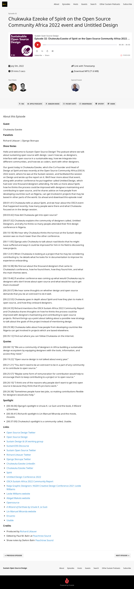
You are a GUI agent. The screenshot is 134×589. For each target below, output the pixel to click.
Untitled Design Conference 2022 (24, 476)
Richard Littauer (28, 531)
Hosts (75, 4)
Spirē (9, 472)
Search (93, 4)
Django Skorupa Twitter (19, 459)
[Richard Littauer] (12, 88)
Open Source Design (17, 436)
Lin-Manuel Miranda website (21, 511)
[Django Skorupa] (23, 88)
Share (112, 104)
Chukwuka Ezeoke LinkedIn (21, 463)
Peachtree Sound (42, 535)
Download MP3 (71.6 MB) (86, 71)
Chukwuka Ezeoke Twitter (20, 468)
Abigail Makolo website (18, 498)
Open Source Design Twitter (21, 432)
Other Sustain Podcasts (110, 4)
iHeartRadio (87, 104)
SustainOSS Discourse (18, 445)
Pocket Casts (71, 104)
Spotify (101, 104)
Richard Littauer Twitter (19, 454)
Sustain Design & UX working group (25, 441)
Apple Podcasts (36, 104)
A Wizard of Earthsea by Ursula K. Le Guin (27, 506)
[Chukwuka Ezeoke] (75, 88)
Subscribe (127, 4)
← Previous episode (13, 555)
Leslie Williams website (18, 493)
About (56, 4)
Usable (10, 520)
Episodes (66, 4)
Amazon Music (54, 104)
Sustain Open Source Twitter (21, 450)
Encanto (11, 515)
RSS (22, 104)
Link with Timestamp (84, 66)
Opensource (13, 502)
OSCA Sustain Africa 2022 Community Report (30, 481)
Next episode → (122, 555)
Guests (84, 4)
